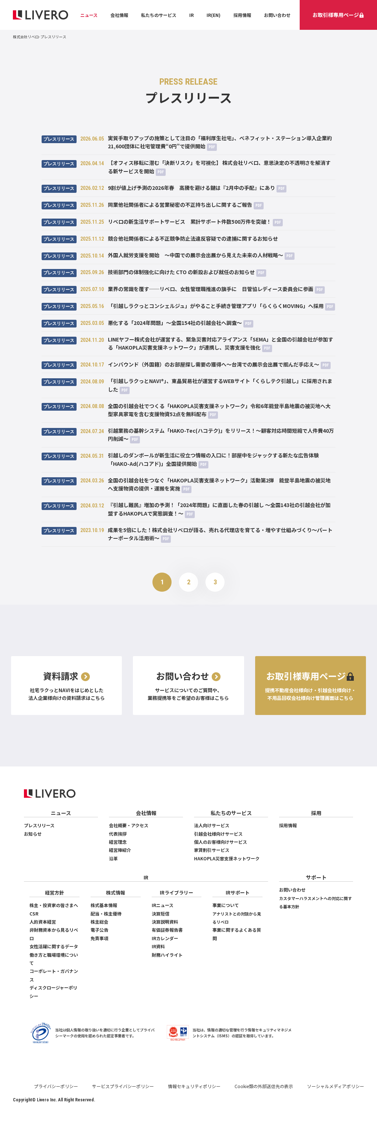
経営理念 (118, 842)
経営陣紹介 (120, 850)
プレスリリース (39, 825)
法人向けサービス (211, 825)
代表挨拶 (118, 834)
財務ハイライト (167, 955)
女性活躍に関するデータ (53, 946)
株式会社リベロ (26, 36)
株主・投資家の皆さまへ (53, 905)
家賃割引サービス (211, 850)
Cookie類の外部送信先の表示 (264, 1086)
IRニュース (162, 905)
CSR (33, 913)
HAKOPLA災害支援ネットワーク (227, 858)
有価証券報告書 (167, 930)
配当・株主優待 (106, 913)
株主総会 (99, 921)
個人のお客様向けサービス (220, 842)
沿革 (113, 858)
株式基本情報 (104, 905)
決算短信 (160, 913)
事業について (225, 905)
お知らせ (33, 834)
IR (191, 15)
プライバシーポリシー (56, 1086)
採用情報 (242, 15)
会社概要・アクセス (128, 825)
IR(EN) (214, 15)
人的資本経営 (42, 921)
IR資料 (158, 946)
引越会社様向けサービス (218, 834)
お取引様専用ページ (336, 14)
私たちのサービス (158, 15)
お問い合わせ (277, 15)
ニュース (89, 15)
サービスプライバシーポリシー (123, 1086)
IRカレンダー (165, 938)
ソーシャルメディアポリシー (335, 1086)
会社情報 (119, 15)
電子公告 (99, 930)
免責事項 (99, 938)
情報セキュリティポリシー (194, 1086)
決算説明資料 (165, 921)
